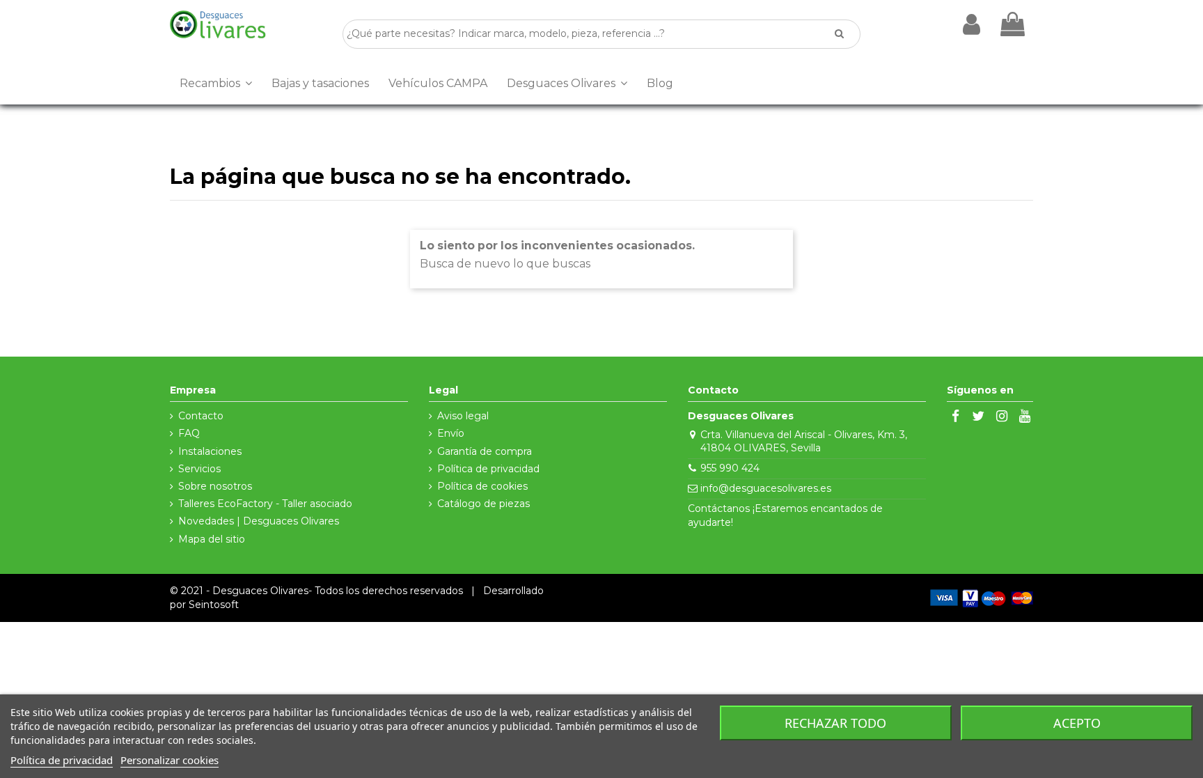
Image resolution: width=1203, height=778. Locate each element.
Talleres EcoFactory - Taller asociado (265, 503)
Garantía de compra (484, 451)
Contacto (200, 416)
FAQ (189, 433)
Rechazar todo (835, 723)
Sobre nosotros (215, 486)
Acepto (1077, 723)
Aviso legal (463, 416)
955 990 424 (730, 468)
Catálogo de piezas (483, 503)
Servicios (199, 468)
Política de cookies (482, 486)
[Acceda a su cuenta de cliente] (971, 24)
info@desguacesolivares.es (765, 488)
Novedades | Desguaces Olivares (258, 521)
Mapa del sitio (211, 539)
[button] (216, 83)
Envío (450, 433)
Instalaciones (210, 451)
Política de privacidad (488, 468)
